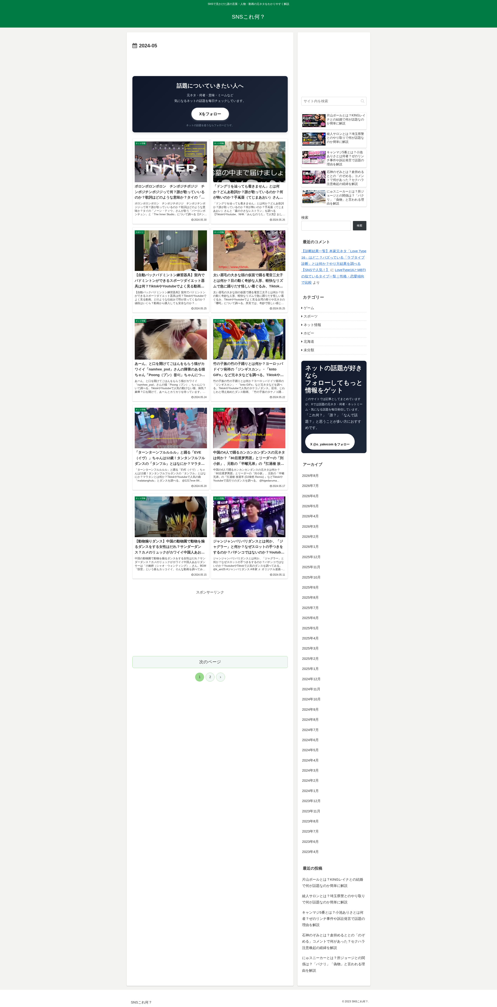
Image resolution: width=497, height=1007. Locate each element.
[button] (362, 101)
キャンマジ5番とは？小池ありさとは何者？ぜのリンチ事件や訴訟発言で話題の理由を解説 (333, 919)
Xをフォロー (210, 114)
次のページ (210, 661)
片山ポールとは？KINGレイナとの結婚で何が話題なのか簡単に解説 (332, 883)
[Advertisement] (210, 61)
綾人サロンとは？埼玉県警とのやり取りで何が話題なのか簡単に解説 (333, 899)
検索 (304, 217)
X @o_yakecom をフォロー (330, 444)
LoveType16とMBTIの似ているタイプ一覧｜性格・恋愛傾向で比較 (333, 276)
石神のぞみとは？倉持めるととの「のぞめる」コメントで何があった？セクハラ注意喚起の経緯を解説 (333, 941)
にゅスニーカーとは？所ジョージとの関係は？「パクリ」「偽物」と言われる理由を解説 (333, 964)
